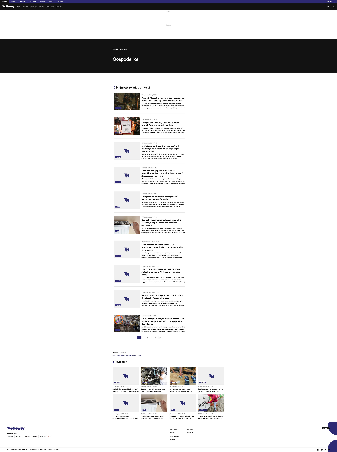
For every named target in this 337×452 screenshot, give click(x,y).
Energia (123, 355)
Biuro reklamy (174, 429)
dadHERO (51, 1)
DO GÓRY (325, 428)
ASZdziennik (33, 1)
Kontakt (172, 439)
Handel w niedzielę (131, 355)
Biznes (118, 355)
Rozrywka (60, 1)
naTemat (13, 1)
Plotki (47, 6)
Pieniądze (41, 6)
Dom (52, 6)
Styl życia (25, 6)
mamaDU (42, 1)
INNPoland (22, 1)
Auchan (139, 355)
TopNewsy (4, 1)
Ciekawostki (33, 6)
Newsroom (190, 432)
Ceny (114, 355)
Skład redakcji (174, 436)
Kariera (172, 432)
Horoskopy (59, 6)
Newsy (18, 6)
